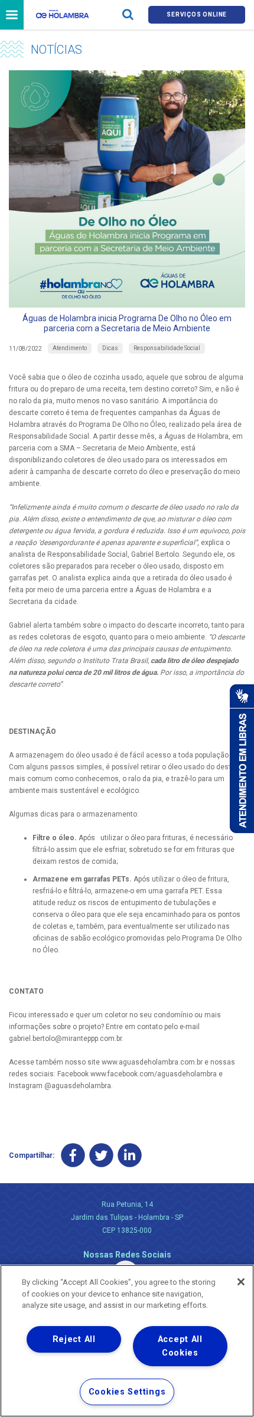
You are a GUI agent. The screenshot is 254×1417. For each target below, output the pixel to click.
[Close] (241, 1282)
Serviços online (197, 14)
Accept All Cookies (180, 1346)
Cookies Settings (127, 1392)
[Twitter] (101, 1156)
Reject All (74, 1339)
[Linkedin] (130, 1156)
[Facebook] (73, 1156)
